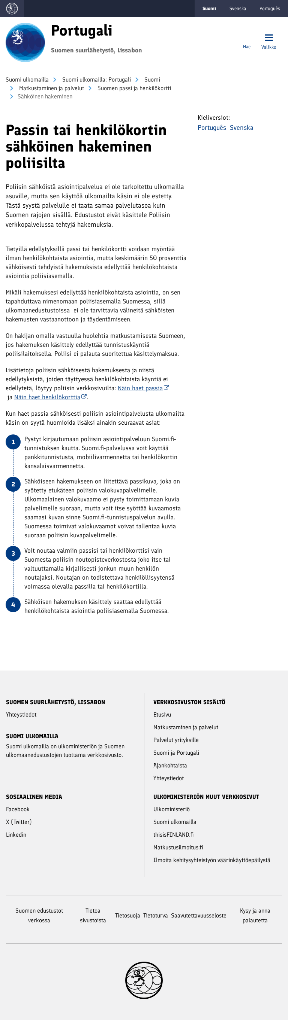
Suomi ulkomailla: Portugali (96, 79)
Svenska (238, 8)
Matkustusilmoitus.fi (178, 847)
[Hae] (247, 38)
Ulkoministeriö (171, 809)
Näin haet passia (140, 388)
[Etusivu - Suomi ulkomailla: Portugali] (25, 41)
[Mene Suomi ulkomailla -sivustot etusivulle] (12, 8)
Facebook (18, 809)
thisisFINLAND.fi (173, 834)
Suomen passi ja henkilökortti (133, 88)
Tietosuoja (127, 915)
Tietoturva (155, 915)
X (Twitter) (19, 821)
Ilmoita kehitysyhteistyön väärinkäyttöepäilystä (211, 860)
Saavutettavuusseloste (198, 915)
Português (270, 8)
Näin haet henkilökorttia (47, 397)
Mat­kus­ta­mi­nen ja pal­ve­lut (51, 88)
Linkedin (16, 834)
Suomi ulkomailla (27, 79)
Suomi (151, 79)
